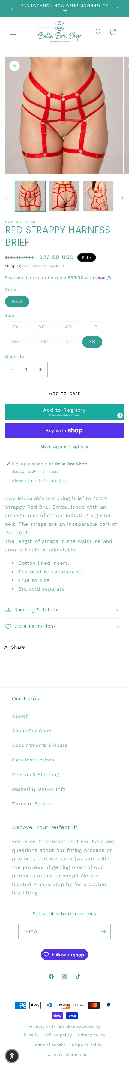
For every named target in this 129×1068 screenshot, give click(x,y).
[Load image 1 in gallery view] (30, 196)
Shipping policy (87, 1045)
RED (17, 301)
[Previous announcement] (11, 8)
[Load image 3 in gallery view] (98, 196)
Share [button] (18, 647)
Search (20, 716)
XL (71, 341)
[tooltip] (120, 415)
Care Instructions (33, 760)
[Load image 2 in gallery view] (64, 196)
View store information (40, 480)
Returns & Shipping (35, 774)
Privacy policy (91, 1035)
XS (92, 341)
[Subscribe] (103, 931)
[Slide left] (6, 197)
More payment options (64, 446)
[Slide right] (122, 197)
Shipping (13, 266)
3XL (46, 327)
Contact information (68, 1055)
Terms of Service (32, 803)
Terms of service (49, 1045)
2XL (20, 327)
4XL (73, 327)
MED (21, 341)
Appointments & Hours (39, 745)
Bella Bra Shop (61, 1027)
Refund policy (58, 1035)
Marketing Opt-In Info (39, 789)
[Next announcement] (117, 8)
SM (47, 341)
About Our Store (32, 731)
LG (98, 327)
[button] (13, 32)
